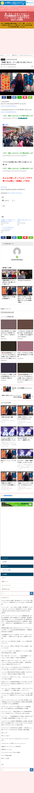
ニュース (3, 59)
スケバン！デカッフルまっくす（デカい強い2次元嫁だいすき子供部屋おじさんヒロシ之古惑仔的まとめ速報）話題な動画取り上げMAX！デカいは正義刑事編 (16, 701)
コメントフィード (6, 585)
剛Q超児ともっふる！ (6, 749)
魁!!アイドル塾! (5, 758)
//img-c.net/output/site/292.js (8, 112)
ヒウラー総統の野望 (6, 755)
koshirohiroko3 (17, 259)
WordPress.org (5, 589)
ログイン (4, 577)
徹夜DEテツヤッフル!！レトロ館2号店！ (11, 746)
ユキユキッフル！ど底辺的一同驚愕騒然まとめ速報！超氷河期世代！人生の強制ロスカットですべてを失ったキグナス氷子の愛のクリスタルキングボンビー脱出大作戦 (16, 723)
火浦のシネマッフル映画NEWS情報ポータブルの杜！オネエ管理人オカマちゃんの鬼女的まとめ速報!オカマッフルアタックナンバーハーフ (16, 683)
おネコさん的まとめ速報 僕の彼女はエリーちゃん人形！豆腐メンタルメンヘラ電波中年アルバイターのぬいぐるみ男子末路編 (16, 602)
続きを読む (4, 187)
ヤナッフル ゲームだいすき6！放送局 (10, 752)
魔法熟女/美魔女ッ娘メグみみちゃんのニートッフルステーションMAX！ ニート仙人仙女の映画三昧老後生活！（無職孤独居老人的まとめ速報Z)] (16, 629)
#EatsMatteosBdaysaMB (12, 59)
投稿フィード (5, 581)
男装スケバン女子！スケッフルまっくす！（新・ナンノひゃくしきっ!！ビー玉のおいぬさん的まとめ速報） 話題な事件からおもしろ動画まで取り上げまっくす (16, 662)
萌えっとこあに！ (5, 735)
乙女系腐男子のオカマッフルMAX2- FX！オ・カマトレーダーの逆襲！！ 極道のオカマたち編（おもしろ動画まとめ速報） (16, 636)
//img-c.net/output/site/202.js (8, 106)
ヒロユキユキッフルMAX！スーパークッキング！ (13, 743)
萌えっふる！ (4, 732)
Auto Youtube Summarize (15, 193)
